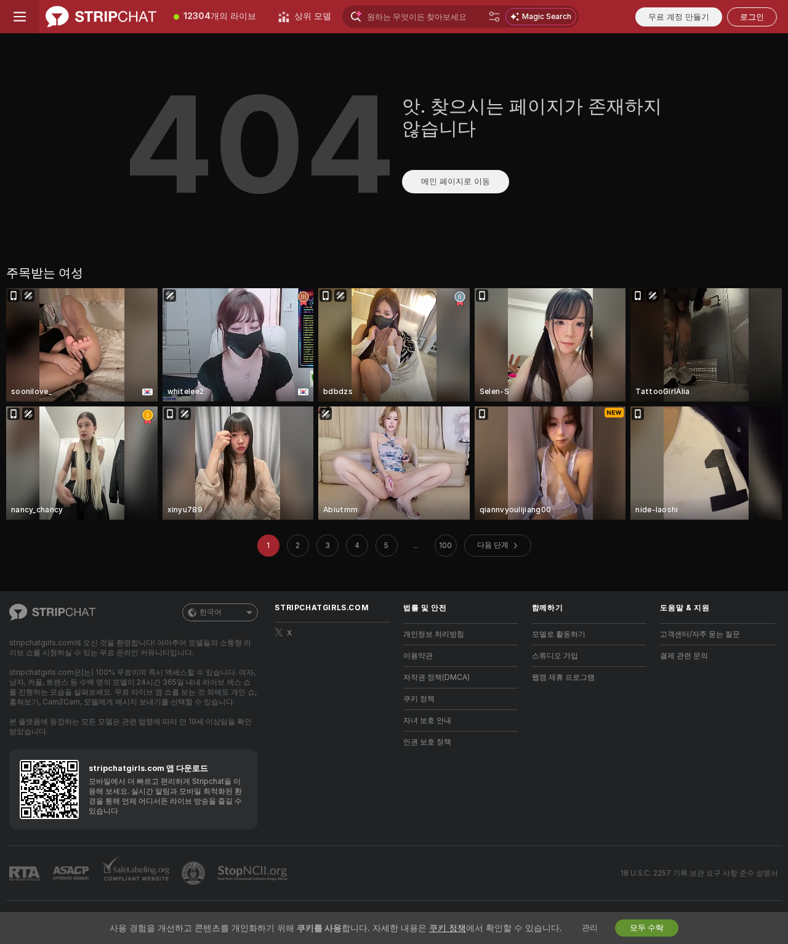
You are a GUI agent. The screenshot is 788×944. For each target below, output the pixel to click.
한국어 (210, 612)
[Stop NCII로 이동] (253, 873)
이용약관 (418, 656)
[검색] (494, 16)
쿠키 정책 (419, 699)
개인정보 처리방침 (433, 634)
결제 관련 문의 (684, 656)
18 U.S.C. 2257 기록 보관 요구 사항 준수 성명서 (699, 873)
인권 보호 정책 (427, 742)
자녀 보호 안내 (427, 720)
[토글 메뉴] (19, 16)
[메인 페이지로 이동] (101, 16)
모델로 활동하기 (558, 634)
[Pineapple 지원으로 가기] (194, 873)
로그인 (752, 17)
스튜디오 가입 (555, 656)
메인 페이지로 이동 (455, 181)
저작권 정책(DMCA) (436, 677)
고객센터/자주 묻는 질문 (700, 634)
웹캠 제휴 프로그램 (563, 677)
